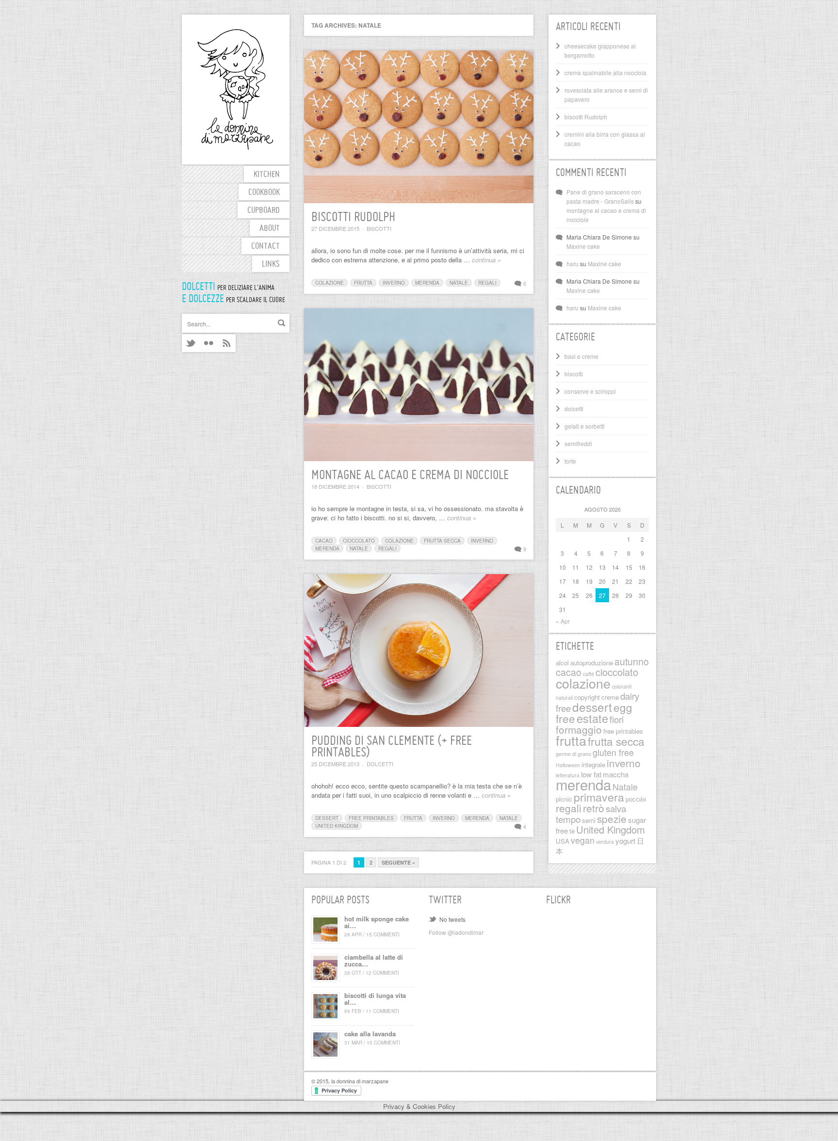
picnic (564, 799)
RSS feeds (227, 343)
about (269, 229)
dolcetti (380, 764)
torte (570, 461)
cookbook (264, 193)
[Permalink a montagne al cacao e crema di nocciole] (418, 384)
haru (572, 263)
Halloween (568, 765)
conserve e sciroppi (590, 391)
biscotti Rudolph (353, 217)
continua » (486, 259)
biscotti (379, 228)
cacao (324, 540)
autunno (631, 661)
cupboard (263, 211)
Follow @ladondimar (456, 932)
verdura (605, 841)
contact (265, 246)
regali (487, 282)
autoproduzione (591, 662)
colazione (329, 282)
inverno (394, 282)
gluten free (613, 752)
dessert (326, 818)
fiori (617, 718)
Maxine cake (583, 246)
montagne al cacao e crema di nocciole (410, 475)
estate (592, 718)
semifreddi (578, 443)
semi (589, 820)
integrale (593, 764)
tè (572, 831)
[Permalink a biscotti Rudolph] (418, 126)
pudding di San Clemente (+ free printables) (391, 747)
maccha (615, 774)
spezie (612, 818)
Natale (459, 282)
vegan (583, 840)
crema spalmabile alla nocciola (605, 72)
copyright (587, 697)
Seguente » (398, 862)
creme (610, 697)
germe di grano (573, 753)
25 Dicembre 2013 (335, 764)
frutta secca (442, 540)
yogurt (625, 841)
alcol (562, 662)
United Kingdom (336, 825)
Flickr (209, 343)
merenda (427, 282)
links (271, 264)
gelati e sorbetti (584, 426)
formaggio (579, 729)
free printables (371, 818)
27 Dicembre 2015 (335, 228)
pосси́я (636, 799)
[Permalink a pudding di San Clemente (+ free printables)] (418, 650)
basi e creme (581, 356)
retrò (593, 808)
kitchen (267, 175)
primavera (599, 796)
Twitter (191, 343)
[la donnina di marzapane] (236, 89)
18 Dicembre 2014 (335, 486)
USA (562, 841)
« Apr (563, 621)
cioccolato (359, 540)
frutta (363, 282)
